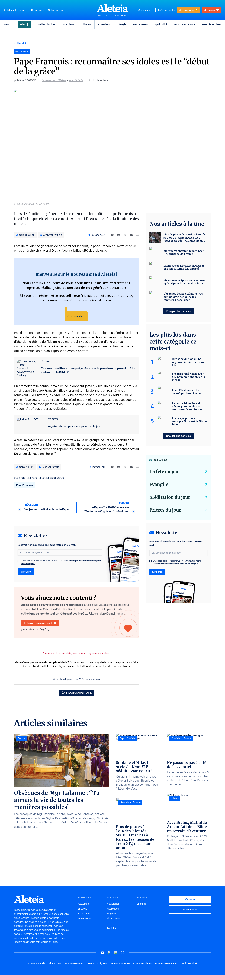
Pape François (24, 485)
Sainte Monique (122, 15)
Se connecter (167, 10)
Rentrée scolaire (211, 24)
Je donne (209, 10)
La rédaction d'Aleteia (54, 80)
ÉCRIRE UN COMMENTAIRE (77, 692)
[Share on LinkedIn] (118, 235)
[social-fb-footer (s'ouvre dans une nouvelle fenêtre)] (109, 952)
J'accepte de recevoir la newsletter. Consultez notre (61, 562)
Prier (22, 24)
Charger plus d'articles (178, 311)
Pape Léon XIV (127, 738)
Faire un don (75, 316)
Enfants (175, 798)
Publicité (111, 928)
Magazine (112, 913)
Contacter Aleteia (142, 963)
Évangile (158, 484)
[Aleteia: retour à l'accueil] (112, 8)
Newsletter (113, 903)
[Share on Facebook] (112, 235)
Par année (141, 903)
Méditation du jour (169, 497)
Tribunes (86, 24)
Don (109, 923)
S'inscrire (25, 571)
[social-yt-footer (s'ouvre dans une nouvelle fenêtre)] (102, 952)
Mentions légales (97, 963)
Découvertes (140, 24)
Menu (7, 24)
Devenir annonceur (120, 963)
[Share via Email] (131, 235)
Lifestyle (121, 24)
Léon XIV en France (184, 24)
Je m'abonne (186, 10)
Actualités (104, 24)
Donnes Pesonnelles (166, 963)
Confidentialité (189, 963)
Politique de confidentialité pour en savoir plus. (176, 563)
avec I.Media (76, 80)
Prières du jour (165, 510)
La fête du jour (164, 471)
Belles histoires (46, 24)
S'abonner (190, 899)
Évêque (22, 738)
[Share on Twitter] (124, 235)
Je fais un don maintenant (38, 623)
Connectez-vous (91, 679)
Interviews (68, 24)
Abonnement (114, 918)
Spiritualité (161, 24)
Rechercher (57, 10)
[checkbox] (19, 561)
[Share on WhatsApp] (137, 235)
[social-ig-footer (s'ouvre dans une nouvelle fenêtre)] (122, 952)
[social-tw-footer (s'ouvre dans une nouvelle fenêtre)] (115, 952)
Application (113, 908)
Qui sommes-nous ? (74, 963)
